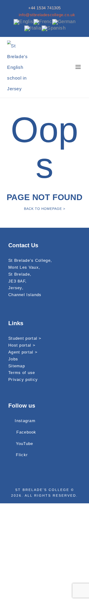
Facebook (26, 432)
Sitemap (16, 366)
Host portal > (21, 345)
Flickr (22, 455)
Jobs (13, 359)
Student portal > (25, 338)
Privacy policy (23, 379)
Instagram (25, 421)
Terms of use (21, 372)
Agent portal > (22, 352)
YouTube (24, 443)
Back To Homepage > (44, 209)
